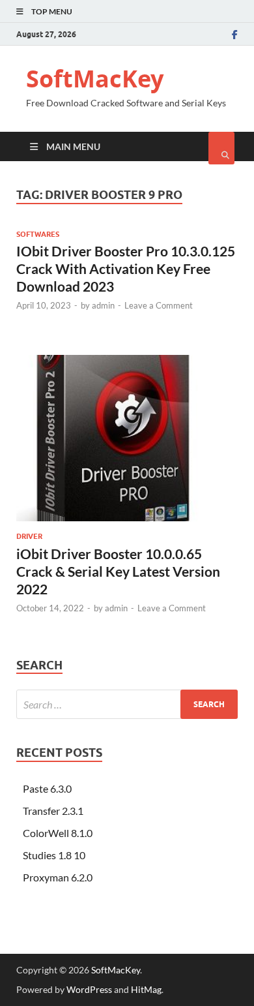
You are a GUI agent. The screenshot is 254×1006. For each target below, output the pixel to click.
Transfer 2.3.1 (53, 810)
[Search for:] (127, 704)
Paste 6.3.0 (47, 788)
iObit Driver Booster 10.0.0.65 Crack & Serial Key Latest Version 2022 (118, 571)
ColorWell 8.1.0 (57, 833)
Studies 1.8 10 (54, 855)
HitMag (146, 989)
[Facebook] (235, 34)
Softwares (37, 234)
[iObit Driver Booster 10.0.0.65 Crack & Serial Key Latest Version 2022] (127, 443)
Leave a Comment (158, 305)
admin (103, 305)
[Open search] (221, 148)
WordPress (89, 989)
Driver (29, 536)
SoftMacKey (94, 79)
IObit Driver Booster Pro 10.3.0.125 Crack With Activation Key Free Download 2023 (125, 269)
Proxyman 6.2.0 (57, 877)
